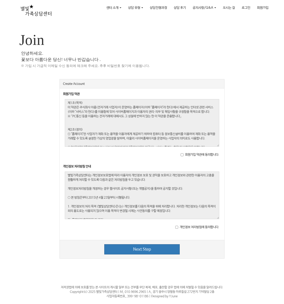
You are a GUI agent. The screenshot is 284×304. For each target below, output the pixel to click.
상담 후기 (180, 8)
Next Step (142, 249)
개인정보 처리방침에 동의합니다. (199, 227)
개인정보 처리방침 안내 (77, 166)
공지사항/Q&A (203, 8)
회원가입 (262, 8)
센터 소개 (112, 8)
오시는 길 (229, 8)
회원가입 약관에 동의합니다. (202, 154)
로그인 (246, 8)
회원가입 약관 (71, 94)
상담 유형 (134, 8)
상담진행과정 (158, 8)
